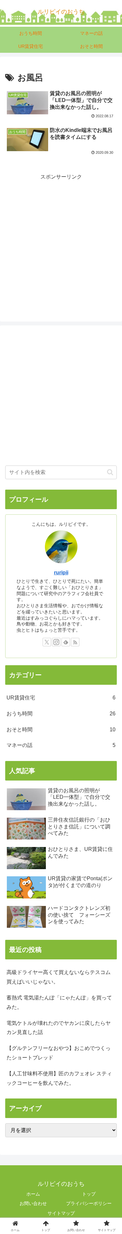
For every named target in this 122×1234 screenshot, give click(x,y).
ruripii (61, 572)
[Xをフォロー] (47, 642)
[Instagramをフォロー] (56, 642)
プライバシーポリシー (89, 1203)
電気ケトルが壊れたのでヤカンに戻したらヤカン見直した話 (59, 1027)
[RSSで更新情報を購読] (75, 642)
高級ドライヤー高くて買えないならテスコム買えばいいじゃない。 (59, 976)
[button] (110, 472)
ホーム (33, 1194)
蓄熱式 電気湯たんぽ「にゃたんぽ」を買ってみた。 (59, 1002)
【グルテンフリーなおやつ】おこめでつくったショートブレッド (59, 1052)
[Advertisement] (61, 243)
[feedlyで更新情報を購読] (65, 642)
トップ (89, 1194)
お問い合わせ (33, 1203)
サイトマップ (61, 1213)
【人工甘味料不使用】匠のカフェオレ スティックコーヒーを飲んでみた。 (59, 1078)
